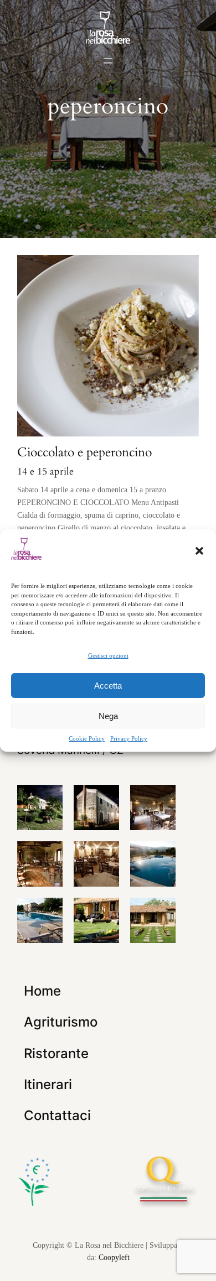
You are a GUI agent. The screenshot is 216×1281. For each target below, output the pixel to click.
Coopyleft (114, 1257)
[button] (199, 550)
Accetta (108, 685)
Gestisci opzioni (108, 655)
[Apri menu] (108, 60)
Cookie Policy (87, 738)
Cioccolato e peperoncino (84, 452)
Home (42, 991)
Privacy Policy (128, 738)
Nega (108, 716)
